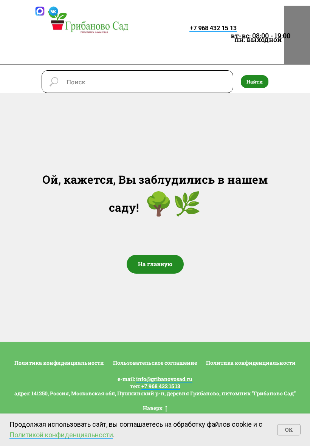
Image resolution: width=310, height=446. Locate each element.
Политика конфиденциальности (59, 362)
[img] (88, 21)
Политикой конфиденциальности (61, 435)
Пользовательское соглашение (155, 362)
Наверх (153, 408)
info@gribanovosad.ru (164, 379)
